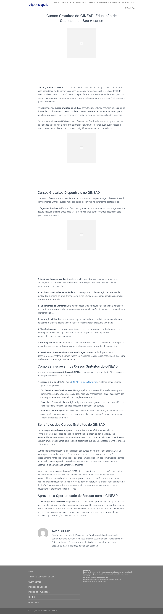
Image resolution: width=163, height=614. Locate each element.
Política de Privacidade (39, 592)
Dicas (128, 8)
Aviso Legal (33, 602)
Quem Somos (34, 582)
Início (57, 2)
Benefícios (81, 2)
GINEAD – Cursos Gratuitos (84, 382)
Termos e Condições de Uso (41, 576)
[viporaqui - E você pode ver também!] (38, 5)
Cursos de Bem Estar (98, 2)
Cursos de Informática (122, 2)
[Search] (133, 7)
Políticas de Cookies (37, 587)
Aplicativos (68, 2)
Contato (32, 597)
